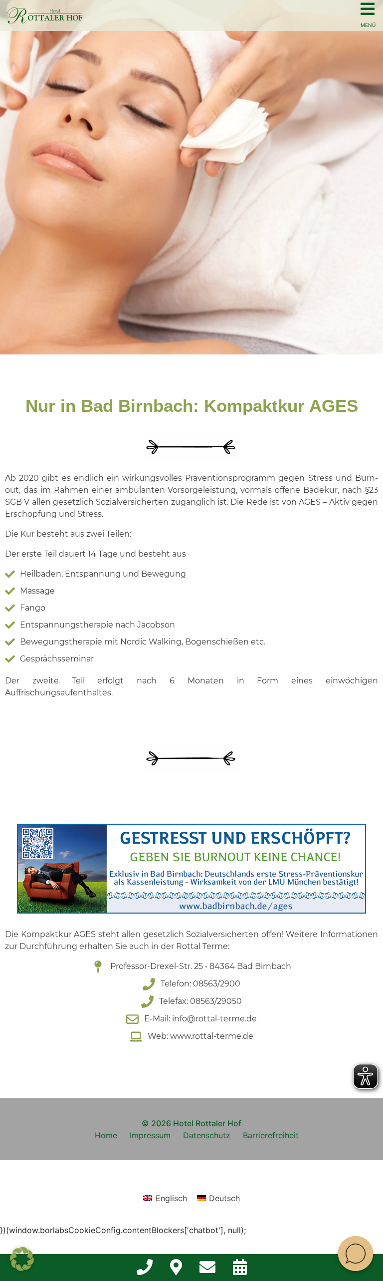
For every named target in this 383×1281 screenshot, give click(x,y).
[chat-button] (355, 1253)
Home (106, 1135)
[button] (22, 1259)
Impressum (150, 1135)
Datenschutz (206, 1135)
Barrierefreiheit (271, 1135)
